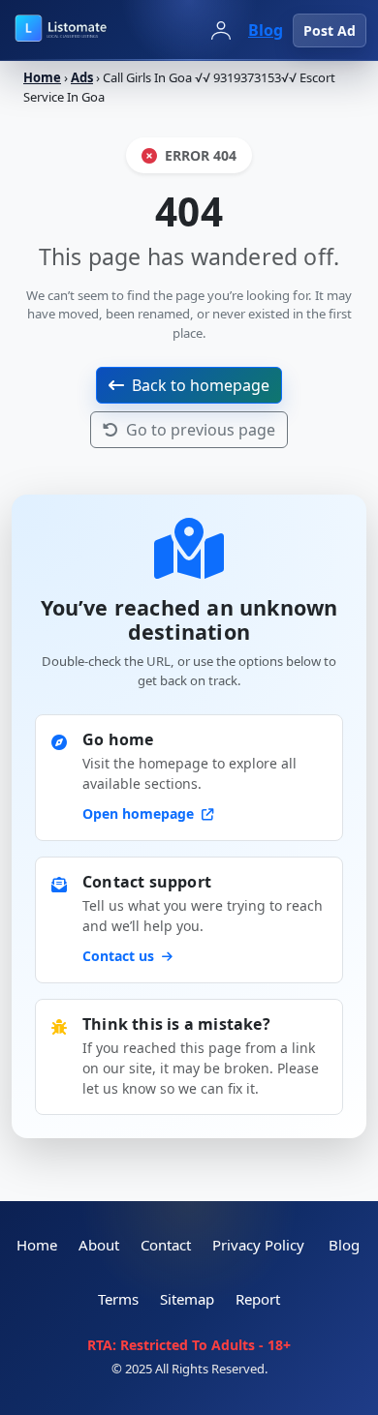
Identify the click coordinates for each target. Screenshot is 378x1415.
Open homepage (140, 813)
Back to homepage (200, 385)
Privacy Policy (258, 1244)
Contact (166, 1244)
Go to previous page (200, 429)
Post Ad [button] (329, 30)
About (99, 1244)
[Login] (221, 30)
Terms (118, 1299)
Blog (265, 30)
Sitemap (187, 1299)
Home (42, 77)
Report (258, 1299)
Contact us (120, 956)
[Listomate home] (97, 30)
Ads (82, 77)
